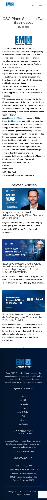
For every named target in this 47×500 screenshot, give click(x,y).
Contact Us (23, 424)
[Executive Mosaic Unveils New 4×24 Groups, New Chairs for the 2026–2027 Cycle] (23, 322)
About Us (23, 400)
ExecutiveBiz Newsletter (24, 452)
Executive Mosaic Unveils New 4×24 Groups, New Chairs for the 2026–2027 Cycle (22, 317)
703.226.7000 (27, 466)
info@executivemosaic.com (26, 470)
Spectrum (23, 408)
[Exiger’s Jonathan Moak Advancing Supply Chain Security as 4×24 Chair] (23, 220)
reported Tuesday (14, 67)
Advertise (23, 420)
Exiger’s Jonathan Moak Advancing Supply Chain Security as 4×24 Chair (22, 215)
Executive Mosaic (15, 118)
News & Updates (23, 412)
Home (23, 396)
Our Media (23, 404)
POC (23, 416)
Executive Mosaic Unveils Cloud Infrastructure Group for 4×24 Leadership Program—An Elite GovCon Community (21, 267)
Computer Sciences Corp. (14, 51)
